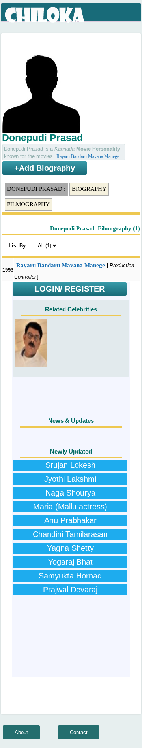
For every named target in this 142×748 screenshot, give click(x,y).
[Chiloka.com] (45, 15)
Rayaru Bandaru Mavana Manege (87, 156)
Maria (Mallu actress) (70, 506)
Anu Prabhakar (70, 520)
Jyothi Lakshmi (70, 479)
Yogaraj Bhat (70, 562)
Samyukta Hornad (70, 575)
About (21, 732)
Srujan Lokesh (70, 465)
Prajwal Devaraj (70, 589)
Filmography (28, 204)
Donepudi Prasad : (36, 189)
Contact (79, 732)
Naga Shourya (70, 492)
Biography (89, 189)
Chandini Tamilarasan (70, 534)
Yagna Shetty (70, 548)
